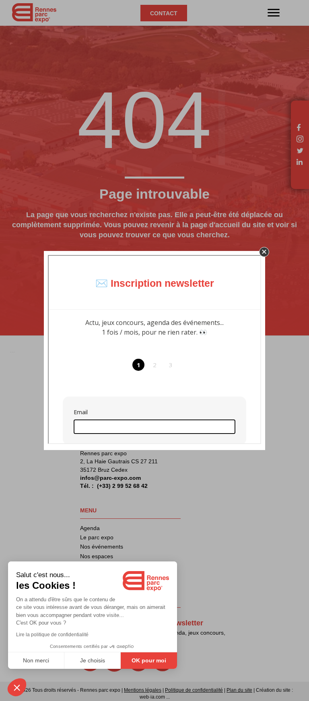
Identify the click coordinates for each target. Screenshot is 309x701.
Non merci (36, 660)
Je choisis (92, 660)
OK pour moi (149, 660)
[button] (264, 252)
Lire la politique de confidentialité (52, 634)
